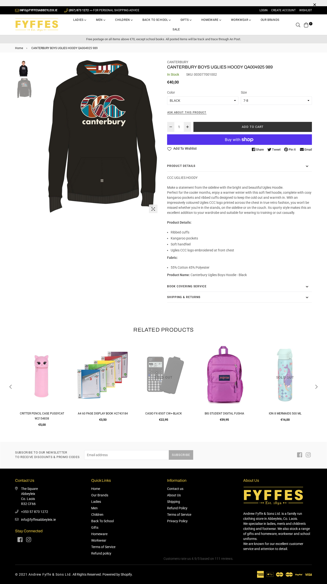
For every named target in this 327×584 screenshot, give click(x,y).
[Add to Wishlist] (63, 364)
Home (19, 48)
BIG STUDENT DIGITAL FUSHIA (224, 413)
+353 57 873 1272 (34, 512)
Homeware (210, 20)
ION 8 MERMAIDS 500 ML (285, 413)
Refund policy (101, 553)
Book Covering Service (187, 286)
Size (244, 92)
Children (123, 20)
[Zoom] (153, 208)
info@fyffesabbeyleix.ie (38, 520)
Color (171, 92)
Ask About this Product (186, 112)
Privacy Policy (177, 521)
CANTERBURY (177, 62)
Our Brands (270, 20)
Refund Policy (177, 508)
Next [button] (154, 137)
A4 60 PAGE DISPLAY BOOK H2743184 (103, 413)
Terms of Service (103, 547)
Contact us (175, 489)
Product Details (181, 166)
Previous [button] (39, 137)
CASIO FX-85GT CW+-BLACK (163, 413)
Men (99, 20)
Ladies (78, 20)
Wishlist (305, 10)
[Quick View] (63, 354)
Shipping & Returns (183, 297)
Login (263, 10)
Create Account (283, 10)
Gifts (185, 20)
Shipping (173, 502)
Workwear (240, 20)
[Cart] (306, 25)
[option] (96, 137)
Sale (176, 29)
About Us (174, 495)
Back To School (155, 20)
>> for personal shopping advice (104, 10)
